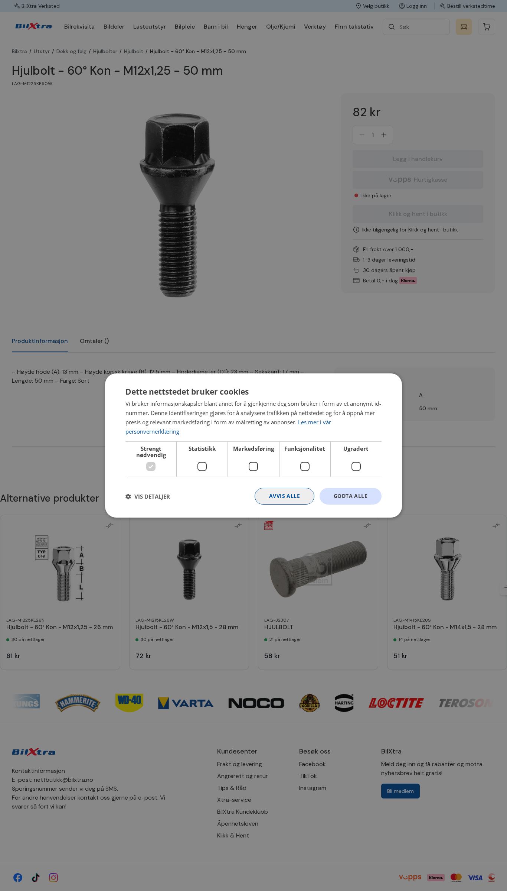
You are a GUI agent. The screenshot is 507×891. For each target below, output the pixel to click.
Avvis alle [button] (284, 495)
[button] (147, 496)
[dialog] (253, 445)
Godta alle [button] (350, 495)
